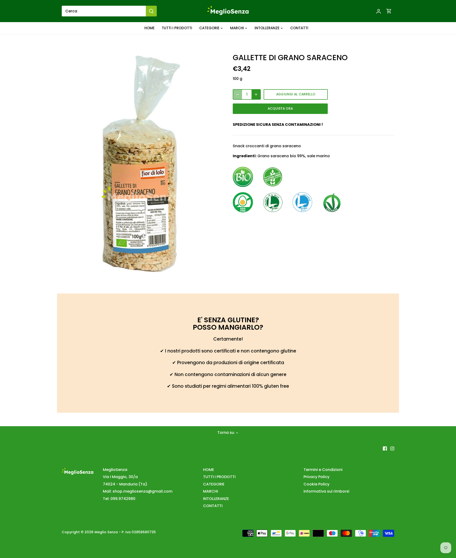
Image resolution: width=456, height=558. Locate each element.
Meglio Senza (106, 532)
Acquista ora (280, 108)
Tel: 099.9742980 (119, 498)
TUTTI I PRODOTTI (219, 477)
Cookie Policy (316, 484)
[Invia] (151, 11)
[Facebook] (385, 448)
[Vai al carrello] (389, 11)
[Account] (378, 11)
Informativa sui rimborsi (326, 491)
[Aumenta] (256, 94)
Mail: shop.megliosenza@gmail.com (137, 491)
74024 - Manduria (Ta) (125, 484)
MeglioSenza (115, 469)
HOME (208, 469)
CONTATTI (213, 506)
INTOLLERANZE (216, 498)
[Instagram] (392, 448)
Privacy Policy (316, 477)
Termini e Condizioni (323, 469)
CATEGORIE (213, 484)
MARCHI (210, 491)
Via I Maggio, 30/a (120, 477)
